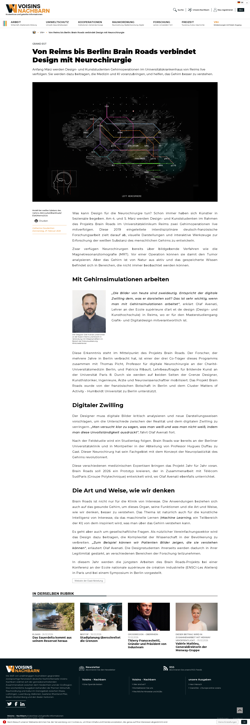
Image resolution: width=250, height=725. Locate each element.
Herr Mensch (196, 684)
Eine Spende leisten (92, 684)
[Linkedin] (22, 704)
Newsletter (93, 667)
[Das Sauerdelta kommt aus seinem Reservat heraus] (53, 617)
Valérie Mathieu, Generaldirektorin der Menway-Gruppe (191, 647)
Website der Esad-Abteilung (89, 580)
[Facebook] (16, 704)
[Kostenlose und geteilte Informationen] (28, 8)
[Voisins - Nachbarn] (34, 32)
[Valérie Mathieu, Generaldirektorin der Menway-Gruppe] (197, 617)
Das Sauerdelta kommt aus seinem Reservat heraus (52, 639)
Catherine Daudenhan (43, 228)
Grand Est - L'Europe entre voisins (205, 688)
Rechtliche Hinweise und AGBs (147, 691)
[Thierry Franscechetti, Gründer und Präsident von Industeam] (149, 617)
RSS (171, 667)
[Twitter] (9, 704)
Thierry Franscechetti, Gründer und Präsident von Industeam (147, 644)
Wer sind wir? (139, 684)
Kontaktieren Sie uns (143, 688)
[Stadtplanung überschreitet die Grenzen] (101, 617)
